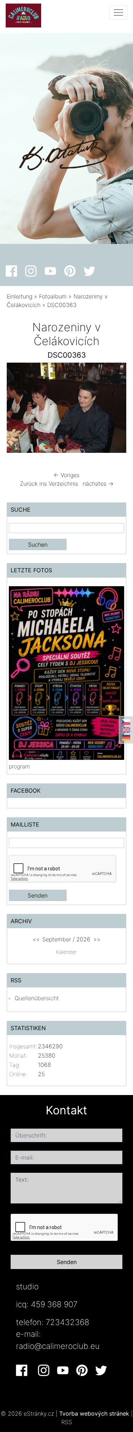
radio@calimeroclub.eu (58, 1346)
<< (36, 939)
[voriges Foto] (18, 409)
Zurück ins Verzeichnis (49, 483)
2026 (83, 939)
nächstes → (98, 483)
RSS (66, 1422)
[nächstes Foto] (115, 409)
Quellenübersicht (37, 998)
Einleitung (19, 296)
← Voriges (66, 475)
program (19, 766)
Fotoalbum (53, 296)
